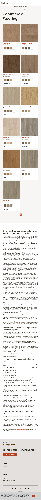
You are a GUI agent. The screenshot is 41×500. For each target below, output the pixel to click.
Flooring (11, 9)
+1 (13, 48)
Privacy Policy (20, 491)
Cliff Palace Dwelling (8, 74)
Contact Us (5, 474)
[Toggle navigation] (39, 3)
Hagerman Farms (25, 74)
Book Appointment (10, 454)
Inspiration (5, 466)
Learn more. (8, 498)
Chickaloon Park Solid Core (28, 43)
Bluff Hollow (25, 169)
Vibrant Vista (6, 169)
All (15, 9)
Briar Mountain (6, 200)
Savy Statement (25, 137)
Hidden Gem (6, 137)
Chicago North (6, 43)
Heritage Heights (7, 106)
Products (5, 463)
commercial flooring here (17, 323)
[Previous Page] (18, 215)
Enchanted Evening (26, 106)
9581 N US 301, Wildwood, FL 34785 (9, 480)
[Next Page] (23, 215)
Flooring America (5, 9)
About (4, 471)
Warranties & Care (7, 469)
